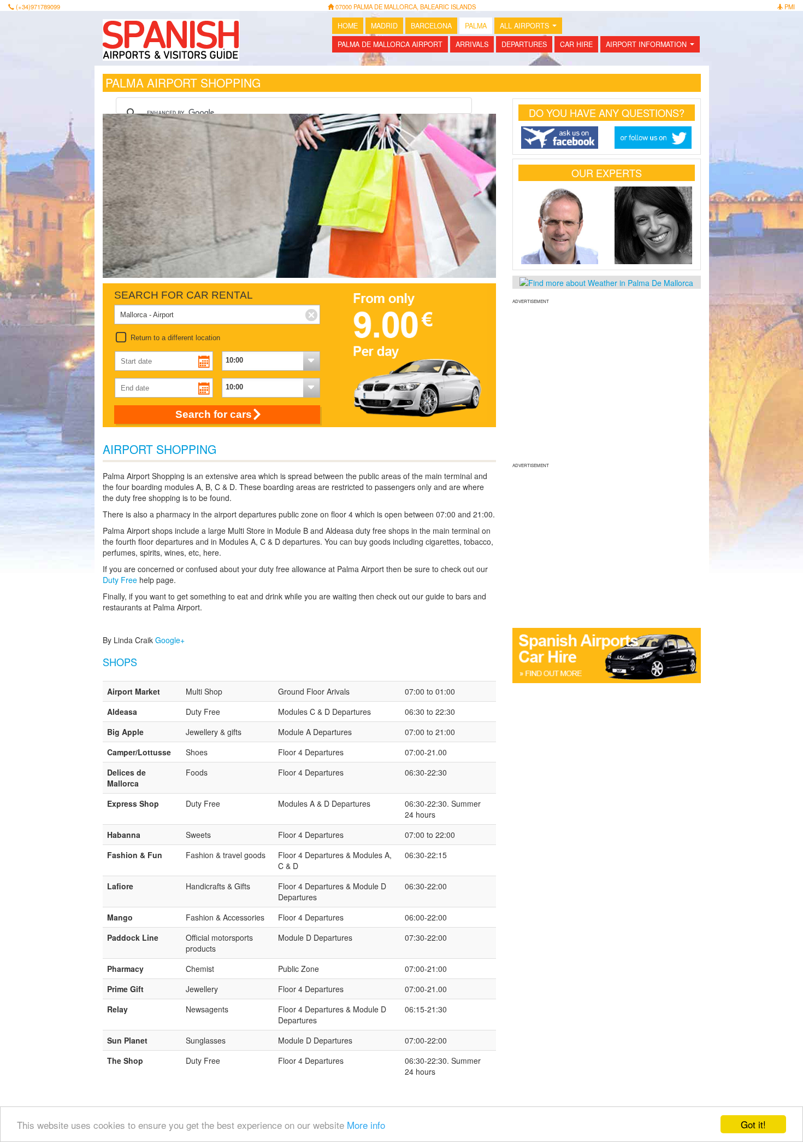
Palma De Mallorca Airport (390, 44)
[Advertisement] (606, 381)
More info (366, 1125)
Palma (476, 26)
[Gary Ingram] (560, 225)
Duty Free (120, 579)
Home (348, 26)
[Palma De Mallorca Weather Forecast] (606, 281)
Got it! (753, 1124)
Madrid (384, 26)
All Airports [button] (530, 27)
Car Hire (576, 44)
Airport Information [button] (652, 46)
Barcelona (431, 26)
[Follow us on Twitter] (653, 137)
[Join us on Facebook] (560, 137)
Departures (524, 44)
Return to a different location (175, 338)
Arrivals (472, 44)
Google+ (170, 639)
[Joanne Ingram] (653, 225)
